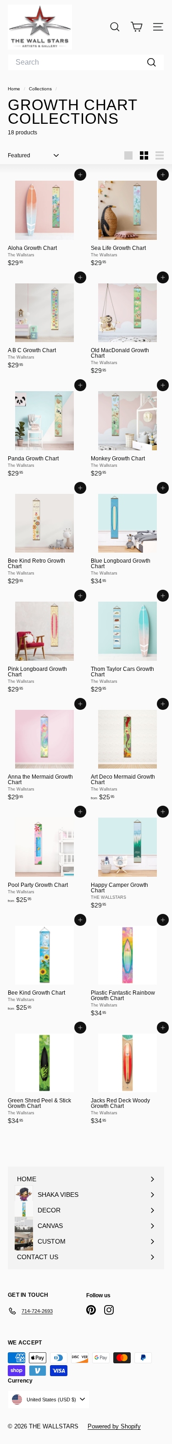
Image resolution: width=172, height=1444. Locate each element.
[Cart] (136, 26)
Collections (41, 88)
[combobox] (86, 62)
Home (15, 88)
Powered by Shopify (114, 1426)
